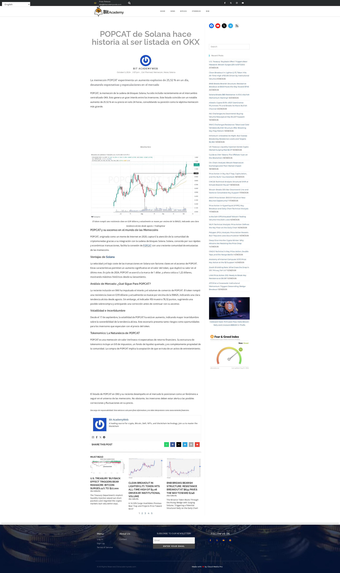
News (172, 11)
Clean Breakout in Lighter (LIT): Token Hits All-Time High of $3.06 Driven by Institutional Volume (144, 489)
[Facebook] (96, 437)
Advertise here (145, 147)
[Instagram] (237, 3)
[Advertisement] (145, 372)
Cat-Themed (147, 72)
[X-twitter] (231, 3)
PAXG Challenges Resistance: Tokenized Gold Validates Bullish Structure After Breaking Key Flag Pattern (229, 128)
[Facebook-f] (225, 3)
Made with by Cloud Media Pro (207, 567)
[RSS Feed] (237, 25)
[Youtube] (243, 3)
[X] (224, 25)
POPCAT (147, 245)
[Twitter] (100, 437)
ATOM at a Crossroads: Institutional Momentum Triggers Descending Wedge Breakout (227, 286)
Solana (172, 72)
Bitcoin (183, 11)
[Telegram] (104, 437)
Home (162, 11)
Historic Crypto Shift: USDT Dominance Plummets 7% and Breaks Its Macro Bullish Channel (228, 106)
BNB (207, 11)
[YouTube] (217, 25)
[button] (129, 3)
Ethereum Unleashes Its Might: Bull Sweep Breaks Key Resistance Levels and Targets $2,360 (228, 139)
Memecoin (158, 72)
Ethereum (196, 11)
